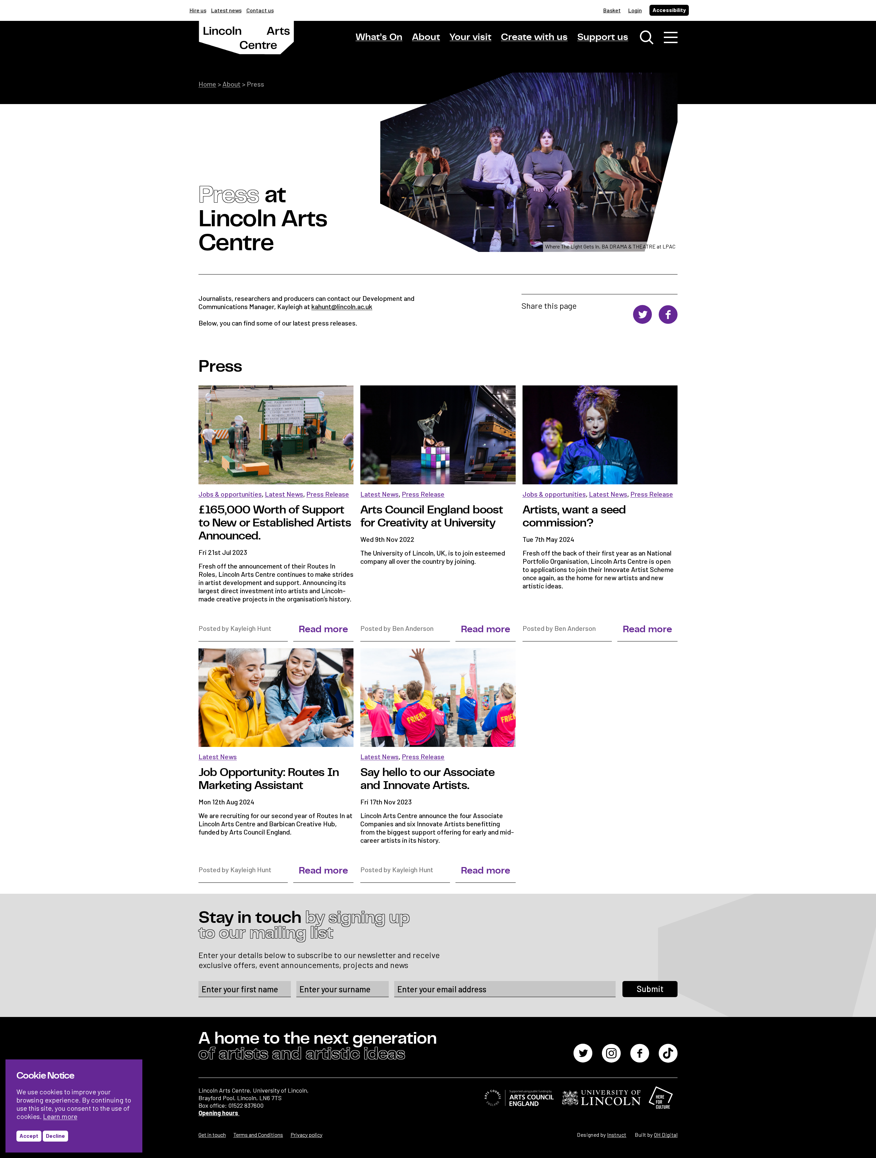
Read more (323, 629)
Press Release (327, 494)
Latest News (284, 494)
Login (635, 10)
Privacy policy (306, 1134)
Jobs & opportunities (230, 494)
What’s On (379, 37)
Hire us (198, 10)
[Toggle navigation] (671, 37)
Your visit (470, 37)
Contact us (260, 10)
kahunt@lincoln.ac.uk (341, 306)
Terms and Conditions (258, 1134)
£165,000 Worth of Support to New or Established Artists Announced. (274, 523)
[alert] (73, 1106)
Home (207, 84)
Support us (602, 37)
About (426, 37)
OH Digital (666, 1134)
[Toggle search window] (647, 37)
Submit (650, 989)
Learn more (60, 1116)
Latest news (226, 10)
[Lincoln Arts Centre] (246, 43)
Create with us (534, 37)
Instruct (616, 1134)
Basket (612, 10)
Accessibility (669, 10)
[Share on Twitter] (642, 315)
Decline (55, 1135)
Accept (29, 1135)
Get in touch (212, 1134)
